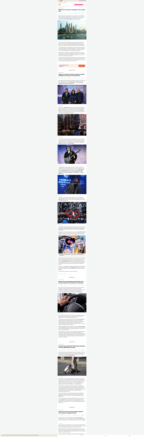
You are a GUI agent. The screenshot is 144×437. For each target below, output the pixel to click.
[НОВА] (78, 4)
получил (59, 198)
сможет (79, 331)
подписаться (82, 65)
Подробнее (37, 435)
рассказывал (83, 261)
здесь (76, 271)
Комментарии (72, 277)
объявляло (83, 57)
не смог (63, 109)
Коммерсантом (63, 327)
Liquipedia (83, 419)
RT (65, 354)
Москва (63, 2)
